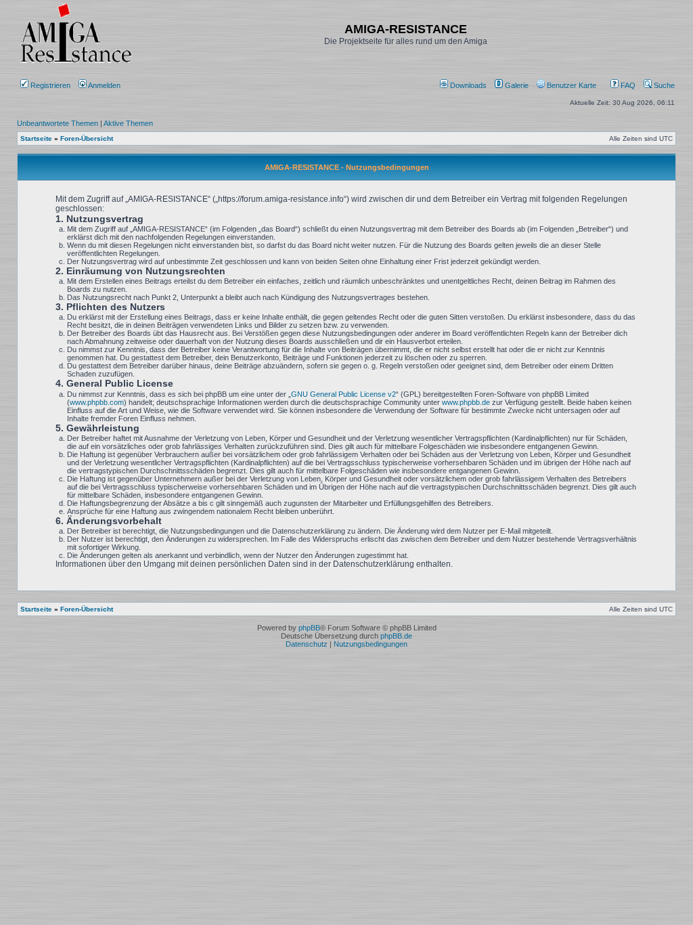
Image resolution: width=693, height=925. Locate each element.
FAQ (627, 85)
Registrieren (49, 85)
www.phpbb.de (466, 402)
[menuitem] (464, 85)
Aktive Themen (128, 123)
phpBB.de (396, 636)
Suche (663, 85)
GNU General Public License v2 (343, 394)
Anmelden (104, 85)
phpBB (309, 628)
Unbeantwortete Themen (57, 123)
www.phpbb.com (97, 402)
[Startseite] (75, 62)
